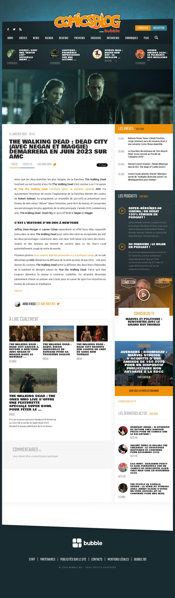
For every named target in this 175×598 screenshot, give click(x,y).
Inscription (158, 28)
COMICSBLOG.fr (127, 401)
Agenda (49, 38)
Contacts (96, 559)
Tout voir (140, 129)
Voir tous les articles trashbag (144, 391)
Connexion (143, 28)
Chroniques (131, 38)
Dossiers (96, 38)
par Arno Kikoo (44, 164)
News (36, 38)
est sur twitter (46, 304)
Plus (146, 38)
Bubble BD (140, 559)
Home (10, 38)
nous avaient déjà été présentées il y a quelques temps (64, 255)
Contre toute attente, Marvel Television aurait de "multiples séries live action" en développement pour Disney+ (142, 176)
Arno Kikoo (29, 304)
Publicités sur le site (73, 559)
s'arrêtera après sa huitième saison (55, 188)
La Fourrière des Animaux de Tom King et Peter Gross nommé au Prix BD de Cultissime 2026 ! (142, 153)
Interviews (113, 38)
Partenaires (47, 559)
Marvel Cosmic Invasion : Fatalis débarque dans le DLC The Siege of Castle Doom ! (143, 165)
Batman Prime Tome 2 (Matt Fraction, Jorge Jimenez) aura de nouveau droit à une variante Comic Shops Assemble (142, 140)
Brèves (23, 38)
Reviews (63, 38)
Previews (79, 38)
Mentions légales (118, 559)
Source (18, 290)
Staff (32, 559)
